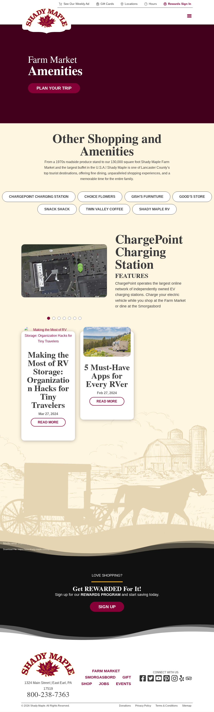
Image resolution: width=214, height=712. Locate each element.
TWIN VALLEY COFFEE (104, 209)
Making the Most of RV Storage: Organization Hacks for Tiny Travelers (48, 379)
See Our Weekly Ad (76, 3)
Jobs (104, 684)
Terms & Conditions (166, 705)
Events (123, 684)
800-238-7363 (48, 694)
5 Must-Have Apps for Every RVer (107, 375)
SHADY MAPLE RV (154, 209)
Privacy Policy (143, 705)
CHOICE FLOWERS (99, 196)
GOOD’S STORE (192, 196)
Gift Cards (107, 3)
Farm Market (106, 671)
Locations (131, 3)
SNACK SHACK (57, 209)
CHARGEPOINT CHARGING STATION (39, 196)
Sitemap (186, 705)
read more (48, 422)
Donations (125, 705)
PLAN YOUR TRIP (54, 88)
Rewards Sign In (179, 3)
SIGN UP (107, 606)
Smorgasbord (100, 677)
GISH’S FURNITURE (147, 196)
